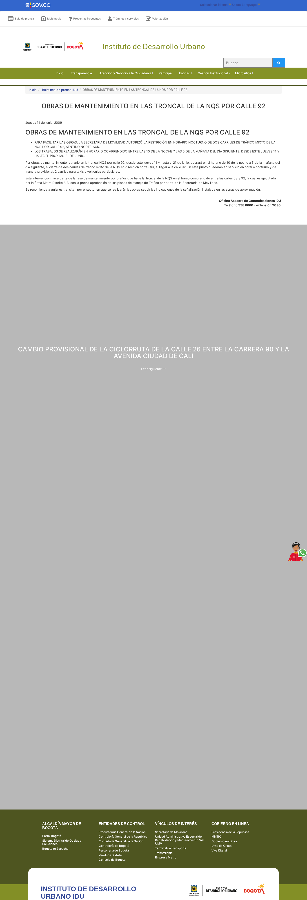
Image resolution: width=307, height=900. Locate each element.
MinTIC (216, 836)
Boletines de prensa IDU (60, 90)
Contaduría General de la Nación (121, 841)
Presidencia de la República (230, 832)
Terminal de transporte (171, 848)
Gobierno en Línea (224, 841)
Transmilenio (164, 853)
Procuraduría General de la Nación (122, 832)
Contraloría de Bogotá (114, 845)
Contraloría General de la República (123, 836)
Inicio (32, 90)
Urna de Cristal (221, 845)
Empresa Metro (165, 857)
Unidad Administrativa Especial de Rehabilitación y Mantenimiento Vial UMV (179, 840)
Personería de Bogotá (114, 850)
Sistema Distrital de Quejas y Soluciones (61, 842)
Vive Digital (219, 850)
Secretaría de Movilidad (171, 832)
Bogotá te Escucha (55, 848)
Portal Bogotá (51, 836)
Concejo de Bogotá (112, 859)
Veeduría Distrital (110, 855)
